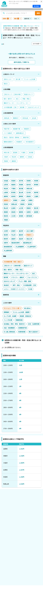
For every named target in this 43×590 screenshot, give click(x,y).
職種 (16, 18)
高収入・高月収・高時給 (11, 137)
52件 (20, 365)
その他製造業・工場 (10, 107)
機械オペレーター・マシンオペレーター (16, 103)
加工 (17, 99)
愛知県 (15, 152)
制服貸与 (27, 129)
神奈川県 (6, 152)
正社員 (34, 118)
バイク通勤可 (8, 133)
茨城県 (6, 161)
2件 (20, 386)
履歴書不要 (16, 129)
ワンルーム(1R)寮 (29, 79)
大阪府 (6, 157)
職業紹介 (16, 118)
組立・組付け (8, 99)
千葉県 (23, 152)
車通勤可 (19, 142)
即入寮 (18, 79)
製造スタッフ (28, 94)
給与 (36, 18)
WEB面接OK (30, 142)
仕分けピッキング (33, 107)
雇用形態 (26, 18)
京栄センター (8, 79)
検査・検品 (26, 99)
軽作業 (22, 107)
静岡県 (14, 161)
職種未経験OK (8, 142)
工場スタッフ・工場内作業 (12, 94)
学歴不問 (6, 129)
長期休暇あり (20, 133)
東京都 (31, 152)
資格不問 (25, 137)
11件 (20, 379)
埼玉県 (14, 157)
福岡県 (22, 157)
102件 (21, 372)
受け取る (36, 6)
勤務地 (5, 18)
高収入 (6, 84)
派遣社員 (6, 118)
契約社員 (25, 118)
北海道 (30, 157)
